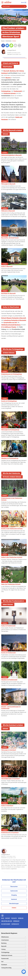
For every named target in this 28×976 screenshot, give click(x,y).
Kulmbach (4, 73)
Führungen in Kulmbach (8, 750)
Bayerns (8, 77)
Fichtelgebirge (6, 91)
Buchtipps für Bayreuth (8, 293)
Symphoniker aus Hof (10, 322)
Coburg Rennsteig (6, 967)
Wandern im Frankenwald (9, 679)
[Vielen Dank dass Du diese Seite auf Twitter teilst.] (7, 45)
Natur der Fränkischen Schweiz (10, 584)
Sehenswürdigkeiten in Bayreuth (11, 155)
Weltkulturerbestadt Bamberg (10, 325)
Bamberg (13, 71)
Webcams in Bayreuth (8, 211)
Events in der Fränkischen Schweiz (12, 528)
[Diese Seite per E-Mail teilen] (15, 45)
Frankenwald (18, 91)
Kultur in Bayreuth (7, 266)
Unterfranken (5, 940)
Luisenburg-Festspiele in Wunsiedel (15, 320)
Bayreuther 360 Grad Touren (10, 237)
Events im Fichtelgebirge (9, 401)
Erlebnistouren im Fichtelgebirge (11, 374)
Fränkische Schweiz (10, 93)
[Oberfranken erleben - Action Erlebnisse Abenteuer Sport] (7, 2)
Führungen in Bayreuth (8, 184)
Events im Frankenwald (8, 652)
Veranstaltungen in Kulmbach (10, 778)
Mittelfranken (5, 937)
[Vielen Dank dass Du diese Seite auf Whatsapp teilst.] (11, 45)
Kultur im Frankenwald (8, 625)
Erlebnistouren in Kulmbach (10, 832)
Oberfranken (6, 6)
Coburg (21, 71)
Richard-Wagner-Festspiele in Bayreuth (13, 318)
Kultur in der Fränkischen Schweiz (11, 557)
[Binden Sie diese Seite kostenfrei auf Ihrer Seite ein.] (19, 45)
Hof (17, 71)
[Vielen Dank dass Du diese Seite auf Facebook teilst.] (3, 45)
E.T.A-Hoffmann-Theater (8, 327)
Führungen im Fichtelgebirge (10, 429)
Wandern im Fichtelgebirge (9, 458)
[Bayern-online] (2, 2)
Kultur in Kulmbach (7, 805)
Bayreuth (6, 71)
